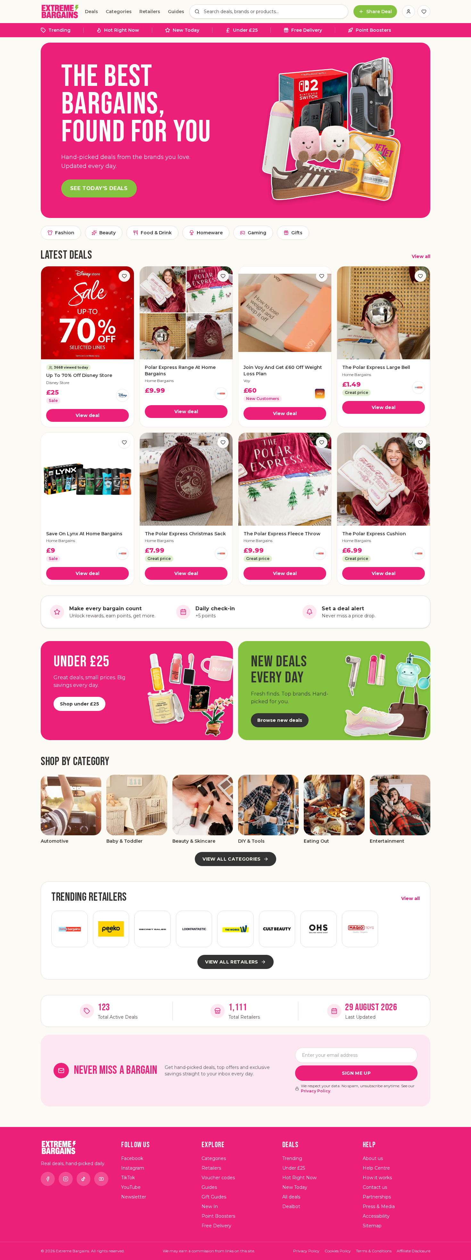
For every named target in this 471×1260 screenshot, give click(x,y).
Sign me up (356, 1073)
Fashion (64, 233)
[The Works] (235, 929)
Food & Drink (156, 233)
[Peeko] (111, 929)
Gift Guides (214, 1197)
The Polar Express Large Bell (376, 367)
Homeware (210, 233)
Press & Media (379, 1206)
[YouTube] (101, 1179)
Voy (247, 380)
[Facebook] (48, 1179)
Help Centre (376, 1168)
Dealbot (291, 1206)
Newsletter (133, 1197)
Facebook (132, 1158)
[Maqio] (360, 929)
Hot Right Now (121, 30)
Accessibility (376, 1216)
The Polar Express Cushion (374, 534)
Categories (119, 11)
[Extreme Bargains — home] (60, 11)
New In (210, 1206)
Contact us (375, 1187)
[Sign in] (408, 11)
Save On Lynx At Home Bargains (84, 534)
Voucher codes (218, 1178)
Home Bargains (159, 380)
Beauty (107, 233)
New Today (186, 30)
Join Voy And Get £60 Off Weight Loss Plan (283, 370)
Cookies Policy (338, 1250)
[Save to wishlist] (124, 276)
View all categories (231, 859)
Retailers (149, 11)
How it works (377, 1178)
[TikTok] (84, 1179)
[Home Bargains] (221, 393)
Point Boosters (373, 30)
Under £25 (245, 30)
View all (421, 256)
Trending (59, 30)
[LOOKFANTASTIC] (194, 929)
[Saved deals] (423, 11)
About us (373, 1158)
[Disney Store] (122, 395)
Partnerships (377, 1197)
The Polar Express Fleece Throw (282, 534)
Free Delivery (306, 30)
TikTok (128, 1178)
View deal (87, 415)
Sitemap (372, 1226)
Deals (91, 11)
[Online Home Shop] (318, 929)
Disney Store (57, 382)
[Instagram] (66, 1179)
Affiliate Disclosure (413, 1250)
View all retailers (231, 962)
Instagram (132, 1168)
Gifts (296, 233)
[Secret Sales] (152, 929)
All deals (291, 1197)
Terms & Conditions (374, 1250)
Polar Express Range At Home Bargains (180, 370)
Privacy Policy (315, 1091)
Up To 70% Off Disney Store (79, 375)
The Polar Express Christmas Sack (185, 534)
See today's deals (99, 188)
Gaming (257, 233)
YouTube (131, 1187)
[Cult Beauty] (277, 929)
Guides (176, 11)
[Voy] (319, 393)
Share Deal (379, 11)
